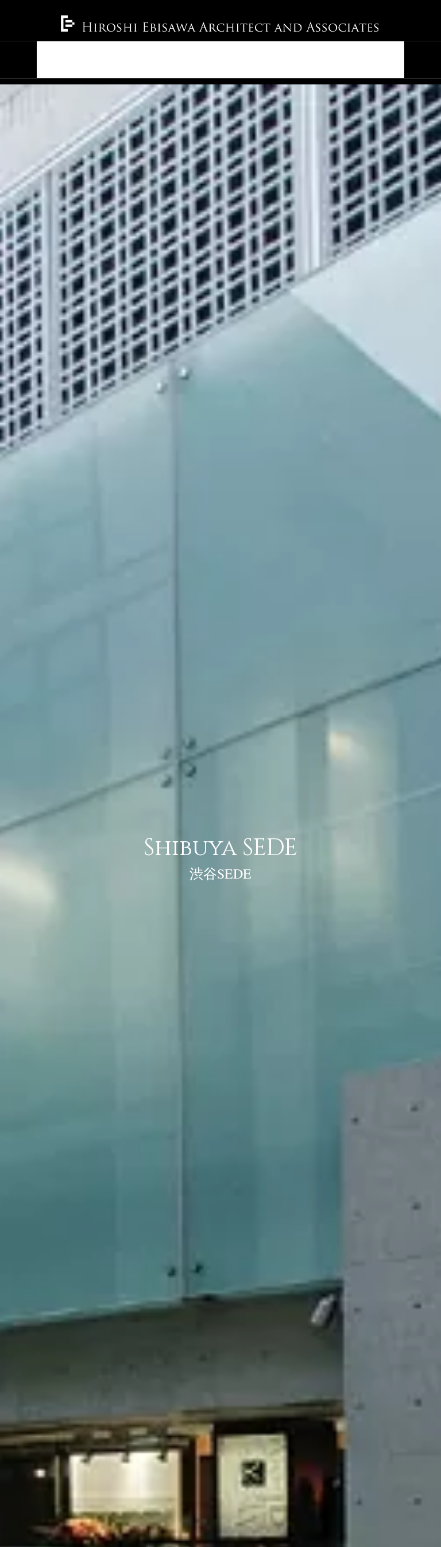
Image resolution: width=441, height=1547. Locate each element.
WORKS (156, 59)
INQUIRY (375, 59)
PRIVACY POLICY (297, 59)
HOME (59, 59)
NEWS (106, 59)
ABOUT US (215, 59)
